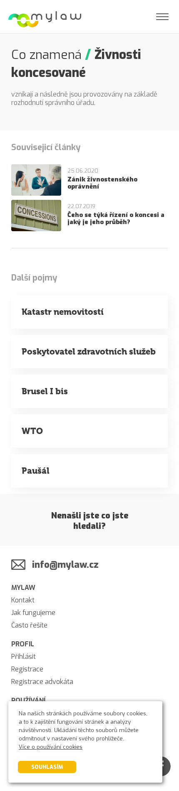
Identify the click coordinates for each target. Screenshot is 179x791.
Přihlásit (23, 656)
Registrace (27, 669)
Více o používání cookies (50, 746)
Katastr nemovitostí (63, 312)
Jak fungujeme (33, 612)
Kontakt (23, 600)
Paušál (36, 471)
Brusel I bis (45, 391)
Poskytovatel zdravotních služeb (89, 352)
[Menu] (162, 16)
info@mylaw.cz (65, 565)
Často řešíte (29, 625)
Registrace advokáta (42, 681)
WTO (32, 431)
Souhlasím (47, 767)
